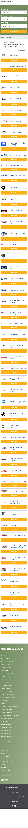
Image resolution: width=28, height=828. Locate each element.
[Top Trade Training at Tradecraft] (4, 525)
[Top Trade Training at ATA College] (4, 55)
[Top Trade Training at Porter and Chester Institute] (4, 346)
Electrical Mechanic (6, 709)
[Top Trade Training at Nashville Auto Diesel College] (4, 301)
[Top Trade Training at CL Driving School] (4, 121)
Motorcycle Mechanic (7, 685)
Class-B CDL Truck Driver (8, 661)
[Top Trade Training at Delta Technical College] (4, 155)
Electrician (4, 700)
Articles (3, 753)
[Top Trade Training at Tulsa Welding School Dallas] (4, 558)
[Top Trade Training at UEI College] (4, 581)
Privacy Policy (14, 792)
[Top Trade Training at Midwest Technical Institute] (4, 279)
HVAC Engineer (5, 670)
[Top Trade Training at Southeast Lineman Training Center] (4, 414)
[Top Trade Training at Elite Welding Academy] (4, 188)
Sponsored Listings (21, 50)
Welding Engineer (6, 730)
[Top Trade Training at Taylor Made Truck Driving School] (4, 502)
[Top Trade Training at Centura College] (4, 132)
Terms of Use (14, 801)
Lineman (3, 703)
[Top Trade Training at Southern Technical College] (4, 460)
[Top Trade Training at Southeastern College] (4, 438)
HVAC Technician (6, 664)
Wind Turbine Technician (8, 697)
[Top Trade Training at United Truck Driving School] (4, 605)
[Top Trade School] (7, 3)
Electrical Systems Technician (9, 706)
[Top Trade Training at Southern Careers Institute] (4, 448)
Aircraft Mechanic (6, 688)
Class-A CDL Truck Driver (8, 658)
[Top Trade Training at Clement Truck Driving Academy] (4, 144)
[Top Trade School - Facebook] (2, 780)
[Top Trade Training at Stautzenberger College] (4, 481)
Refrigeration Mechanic (7, 667)
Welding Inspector (6, 733)
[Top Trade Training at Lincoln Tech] (4, 245)
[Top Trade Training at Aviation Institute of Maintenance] (4, 88)
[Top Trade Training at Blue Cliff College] (4, 110)
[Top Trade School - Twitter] (6, 780)
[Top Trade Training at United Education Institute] (4, 593)
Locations (4, 745)
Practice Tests (5, 756)
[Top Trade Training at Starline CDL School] (4, 471)
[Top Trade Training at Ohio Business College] (4, 334)
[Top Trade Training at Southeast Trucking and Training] (4, 427)
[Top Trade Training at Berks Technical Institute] (4, 99)
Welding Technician (6, 718)
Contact (3, 767)
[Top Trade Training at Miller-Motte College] (4, 290)
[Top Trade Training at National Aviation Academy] (4, 313)
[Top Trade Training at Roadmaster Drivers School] (4, 358)
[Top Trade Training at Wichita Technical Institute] (4, 627)
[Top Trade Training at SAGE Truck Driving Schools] (4, 378)
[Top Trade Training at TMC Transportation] (4, 491)
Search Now (14, 31)
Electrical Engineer (6, 712)
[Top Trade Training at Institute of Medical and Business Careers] (4, 234)
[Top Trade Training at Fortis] (4, 199)
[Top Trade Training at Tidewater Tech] (4, 514)
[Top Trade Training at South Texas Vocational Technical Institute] (4, 402)
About (3, 764)
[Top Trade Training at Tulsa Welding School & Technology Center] (4, 546)
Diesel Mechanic (5, 679)
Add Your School (5, 770)
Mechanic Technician (7, 673)
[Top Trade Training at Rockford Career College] (4, 368)
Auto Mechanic (5, 676)
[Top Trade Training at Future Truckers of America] (4, 211)
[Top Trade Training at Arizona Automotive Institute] (4, 77)
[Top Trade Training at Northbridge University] (4, 323)
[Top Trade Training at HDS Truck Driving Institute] (4, 222)
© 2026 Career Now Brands (14, 787)
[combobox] (14, 12)
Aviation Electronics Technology (10, 715)
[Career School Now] (14, 806)
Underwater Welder (6, 727)
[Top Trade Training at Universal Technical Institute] (4, 616)
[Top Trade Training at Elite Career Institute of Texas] (4, 176)
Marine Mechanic (6, 682)
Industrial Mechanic (6, 691)
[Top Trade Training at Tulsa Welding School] (4, 535)
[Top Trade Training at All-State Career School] (4, 66)
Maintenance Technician (8, 694)
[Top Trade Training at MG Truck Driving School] (4, 267)
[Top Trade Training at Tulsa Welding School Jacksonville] (4, 569)
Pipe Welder (4, 721)
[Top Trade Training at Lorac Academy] (4, 256)
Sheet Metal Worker (6, 736)
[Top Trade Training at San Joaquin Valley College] (4, 390)
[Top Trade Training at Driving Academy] (4, 165)
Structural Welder (6, 724)
